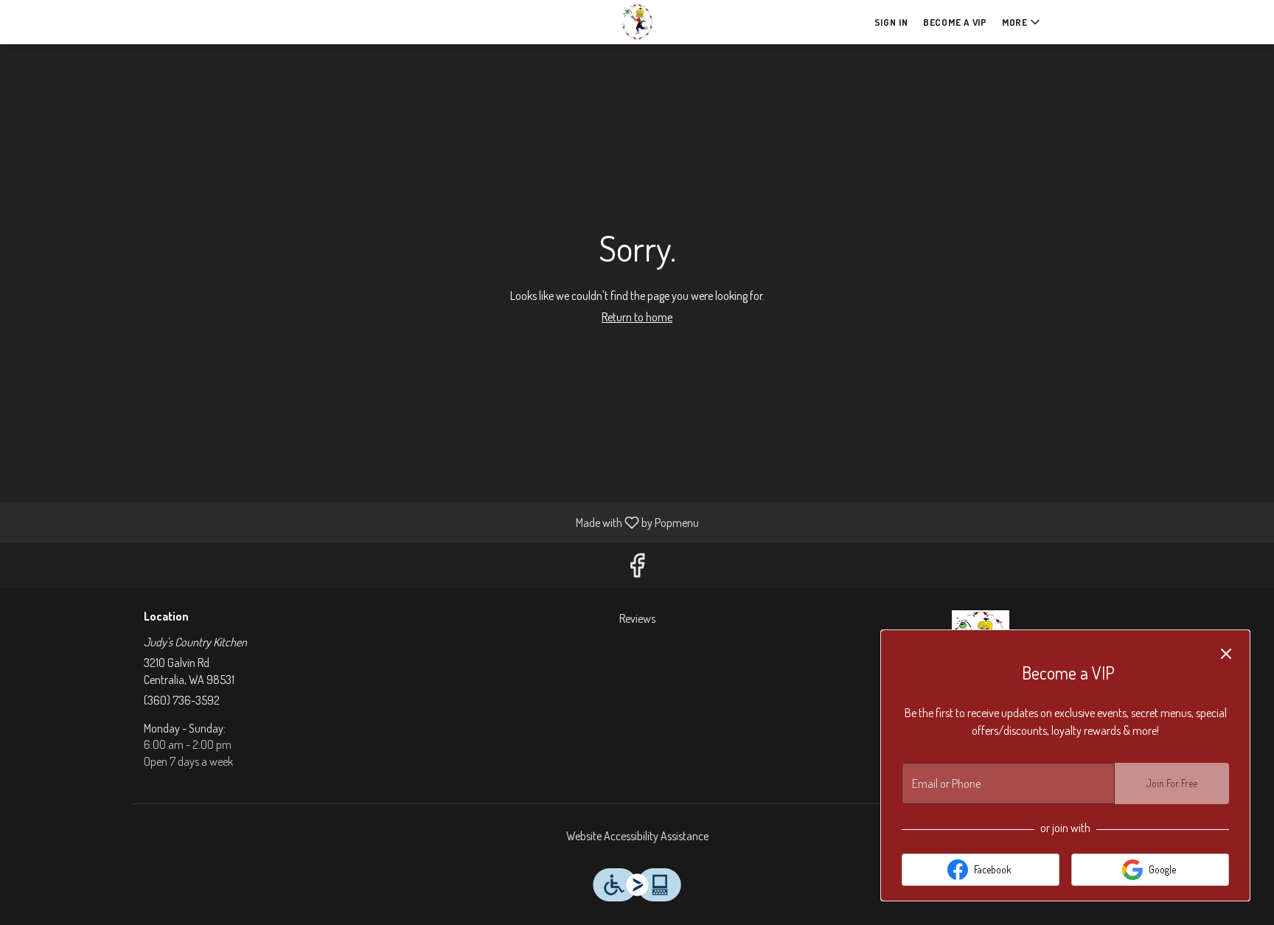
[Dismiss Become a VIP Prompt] (1226, 653)
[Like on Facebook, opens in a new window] (637, 568)
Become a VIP (955, 22)
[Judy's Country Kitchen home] (637, 22)
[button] (1022, 22)
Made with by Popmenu (355, 521)
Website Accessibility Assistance (637, 835)
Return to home (637, 317)
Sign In (891, 22)
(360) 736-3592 (182, 700)
